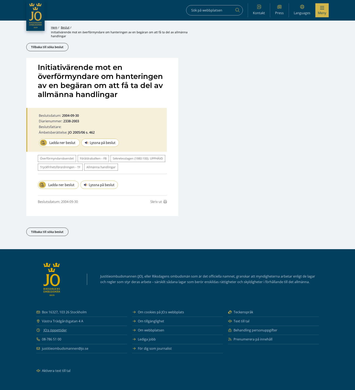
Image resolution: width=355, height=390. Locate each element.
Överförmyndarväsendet (57, 158)
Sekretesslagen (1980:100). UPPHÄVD (138, 158)
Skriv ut (156, 201)
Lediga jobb (147, 339)
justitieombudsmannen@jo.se (65, 348)
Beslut (65, 27)
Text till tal (241, 321)
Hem (54, 27)
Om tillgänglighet (151, 321)
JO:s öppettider (55, 330)
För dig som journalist (155, 348)
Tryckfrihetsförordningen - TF (60, 167)
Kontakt (259, 13)
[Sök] (237, 10)
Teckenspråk (243, 312)
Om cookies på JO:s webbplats (161, 312)
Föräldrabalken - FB (93, 158)
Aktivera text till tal (56, 370)
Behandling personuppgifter (255, 330)
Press (279, 13)
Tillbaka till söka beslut (47, 47)
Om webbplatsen (151, 330)
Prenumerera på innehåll (253, 339)
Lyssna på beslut (102, 142)
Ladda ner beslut (62, 142)
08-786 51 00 (51, 339)
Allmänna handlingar (101, 167)
